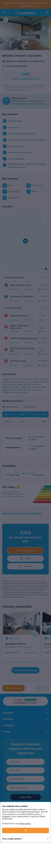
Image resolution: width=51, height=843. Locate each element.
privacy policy (25, 823)
